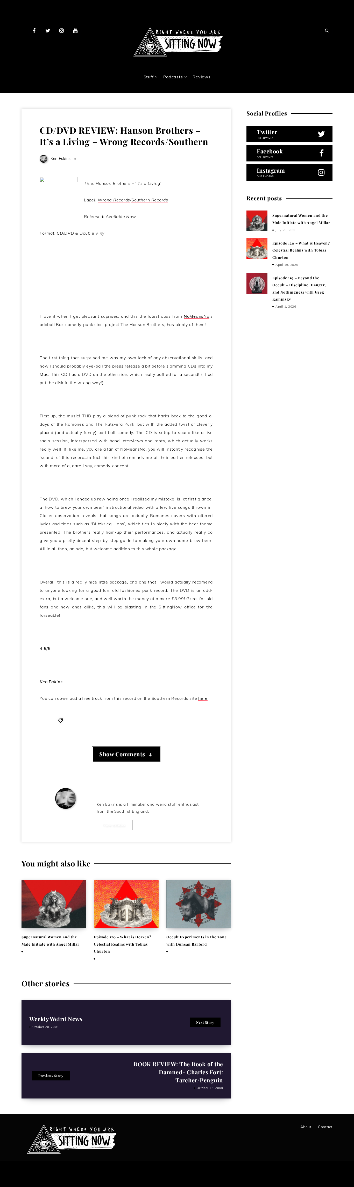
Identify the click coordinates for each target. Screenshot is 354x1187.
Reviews (201, 76)
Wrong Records (179, 719)
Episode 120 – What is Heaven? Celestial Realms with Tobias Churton (122, 944)
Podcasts (173, 76)
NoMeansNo (196, 316)
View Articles (114, 825)
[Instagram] (61, 30)
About (305, 1126)
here (203, 698)
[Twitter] (48, 30)
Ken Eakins (66, 816)
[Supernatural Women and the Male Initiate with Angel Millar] (256, 221)
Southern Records (144, 719)
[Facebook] (34, 30)
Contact (325, 1126)
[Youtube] (75, 30)
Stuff (149, 76)
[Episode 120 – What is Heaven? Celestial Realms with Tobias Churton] (256, 248)
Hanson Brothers (82, 719)
